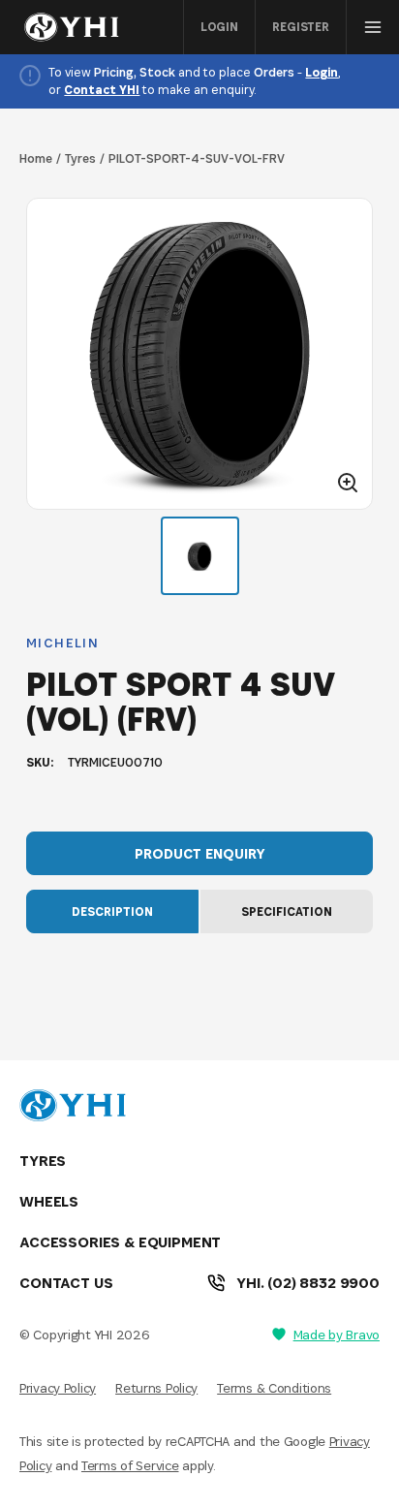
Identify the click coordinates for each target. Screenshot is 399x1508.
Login (219, 26)
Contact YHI (101, 89)
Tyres (80, 158)
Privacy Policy (57, 1388)
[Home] (76, 27)
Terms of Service (130, 1465)
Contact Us (65, 1282)
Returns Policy (156, 1388)
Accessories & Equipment (120, 1242)
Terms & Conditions (274, 1388)
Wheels (48, 1201)
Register (300, 26)
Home (35, 158)
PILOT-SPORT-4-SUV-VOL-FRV (196, 158)
